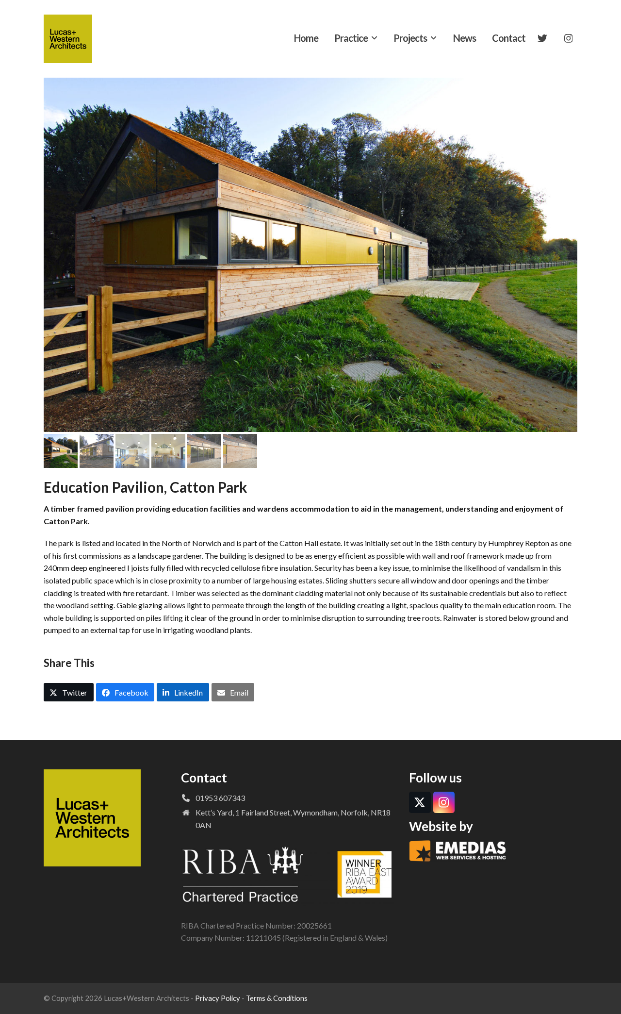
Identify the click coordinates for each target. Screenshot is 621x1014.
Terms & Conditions (277, 998)
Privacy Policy (217, 998)
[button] (52, 254)
